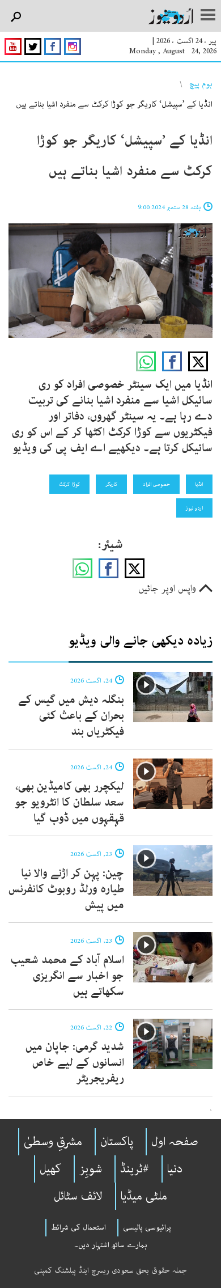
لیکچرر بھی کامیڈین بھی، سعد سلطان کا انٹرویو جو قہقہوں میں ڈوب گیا (69, 802)
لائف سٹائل (78, 1196)
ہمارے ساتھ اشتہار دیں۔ (110, 1245)
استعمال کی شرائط (78, 1227)
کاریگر (111, 484)
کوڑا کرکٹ (69, 484)
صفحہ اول (174, 1142)
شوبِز (90, 1169)
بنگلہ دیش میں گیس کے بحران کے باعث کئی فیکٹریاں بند (71, 715)
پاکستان (116, 1142)
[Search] (16, 17)
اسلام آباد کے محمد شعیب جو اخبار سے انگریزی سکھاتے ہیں (67, 976)
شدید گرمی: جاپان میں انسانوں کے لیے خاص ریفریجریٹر (75, 1062)
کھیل (50, 1169)
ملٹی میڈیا (144, 1196)
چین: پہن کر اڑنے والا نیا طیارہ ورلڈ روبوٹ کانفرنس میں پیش (66, 889)
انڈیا (199, 484)
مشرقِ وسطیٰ (53, 1142)
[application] (110, 280)
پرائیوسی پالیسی (147, 1227)
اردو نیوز (194, 508)
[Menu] (208, 16)
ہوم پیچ (200, 84)
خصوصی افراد (156, 484)
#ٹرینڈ (134, 1169)
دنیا (174, 1169)
